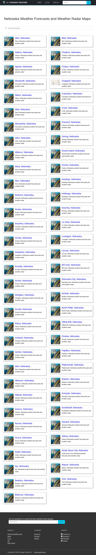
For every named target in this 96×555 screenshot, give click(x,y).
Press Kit (36, 536)
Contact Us (66, 534)
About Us (37, 534)
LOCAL (47, 2)
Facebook (66, 536)
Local (9, 539)
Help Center (11, 543)
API (9, 541)
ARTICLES (56, 2)
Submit (61, 522)
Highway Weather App (15, 534)
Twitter (65, 541)
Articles (36, 539)
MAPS (39, 2)
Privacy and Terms (40, 552)
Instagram (66, 539)
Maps (9, 536)
